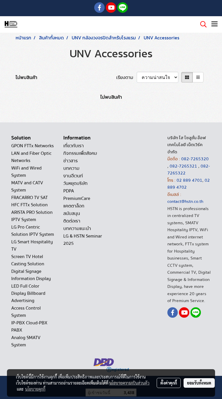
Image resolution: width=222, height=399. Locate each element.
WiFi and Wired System (26, 171)
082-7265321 (183, 166)
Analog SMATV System (25, 341)
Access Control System (26, 311)
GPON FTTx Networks (32, 146)
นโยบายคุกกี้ (35, 388)
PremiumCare (76, 198)
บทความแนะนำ (77, 228)
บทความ (71, 168)
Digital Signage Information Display (31, 275)
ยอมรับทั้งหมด (199, 382)
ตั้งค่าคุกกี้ (168, 382)
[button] (201, 24)
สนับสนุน (71, 213)
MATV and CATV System (27, 186)
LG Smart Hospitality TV (32, 245)
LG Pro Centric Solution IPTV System (32, 230)
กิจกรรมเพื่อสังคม (80, 153)
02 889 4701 (189, 180)
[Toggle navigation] (214, 24)
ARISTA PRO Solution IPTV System (32, 216)
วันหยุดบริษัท (75, 183)
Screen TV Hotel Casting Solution (27, 260)
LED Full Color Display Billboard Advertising (28, 293)
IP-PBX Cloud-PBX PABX (29, 326)
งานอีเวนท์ (73, 176)
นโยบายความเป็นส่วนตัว (129, 382)
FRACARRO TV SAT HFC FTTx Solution (29, 201)
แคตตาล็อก (73, 206)
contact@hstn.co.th (185, 201)
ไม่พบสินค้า (26, 77)
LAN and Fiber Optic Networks (31, 157)
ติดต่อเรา (71, 221)
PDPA (68, 191)
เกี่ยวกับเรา (73, 146)
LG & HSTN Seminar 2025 (82, 239)
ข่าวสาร (70, 161)
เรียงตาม (126, 77)
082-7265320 (195, 158)
